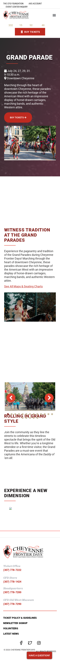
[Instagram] (39, 643)
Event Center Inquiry (17, 6)
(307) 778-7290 (12, 604)
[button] (54, 15)
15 (26, 418)
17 (34, 418)
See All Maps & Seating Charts (23, 286)
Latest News (11, 633)
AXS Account (35, 3)
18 (37, 418)
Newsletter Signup (15, 623)
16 (30, 418)
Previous (10, 397)
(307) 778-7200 (12, 592)
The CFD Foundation (13, 3)
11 (45, 414)
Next (49, 397)
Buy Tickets (17, 117)
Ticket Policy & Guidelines (20, 617)
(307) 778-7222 (12, 570)
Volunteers (10, 628)
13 (52, 414)
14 (23, 418)
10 (41, 414)
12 (48, 414)
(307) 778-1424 (12, 581)
